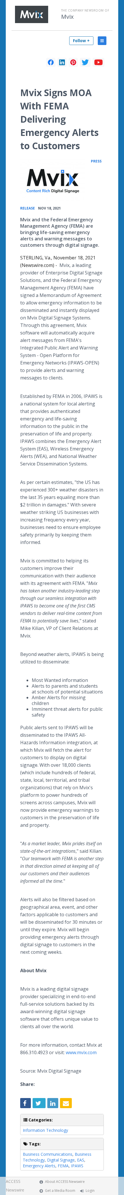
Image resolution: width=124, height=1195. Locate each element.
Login (90, 1190)
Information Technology (45, 1130)
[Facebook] (50, 62)
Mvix (67, 16)
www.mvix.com (81, 1052)
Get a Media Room (60, 1190)
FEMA (63, 1165)
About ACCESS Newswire (65, 1181)
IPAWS (77, 1165)
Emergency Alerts (39, 1165)
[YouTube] (98, 62)
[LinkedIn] (62, 62)
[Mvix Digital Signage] (52, 179)
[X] (85, 62)
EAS (80, 1160)
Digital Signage (61, 1160)
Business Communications (47, 1154)
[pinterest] (73, 62)
